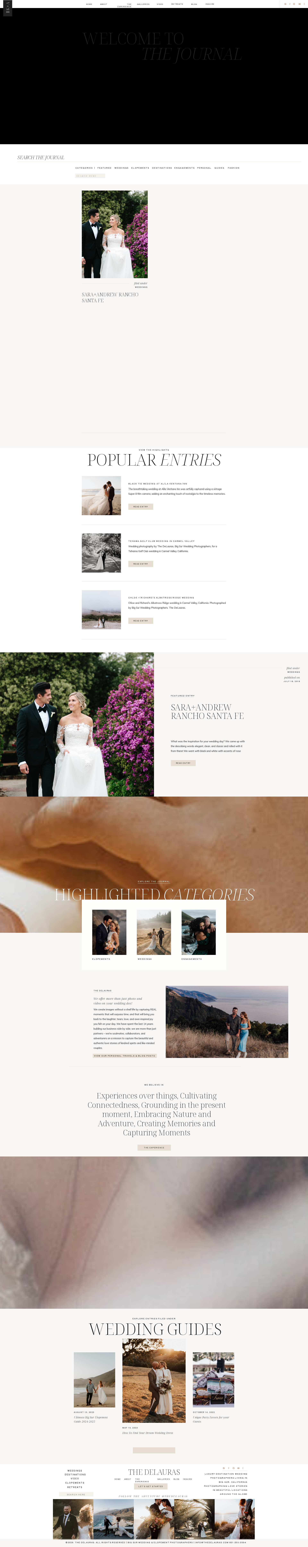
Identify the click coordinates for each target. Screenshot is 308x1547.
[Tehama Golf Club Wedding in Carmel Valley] (101, 553)
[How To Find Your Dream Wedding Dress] (154, 1381)
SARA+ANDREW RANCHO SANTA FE (110, 297)
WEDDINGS (141, 287)
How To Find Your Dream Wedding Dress (147, 1433)
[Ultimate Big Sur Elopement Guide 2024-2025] (94, 1379)
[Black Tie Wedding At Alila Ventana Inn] (101, 495)
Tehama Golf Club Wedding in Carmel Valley (161, 541)
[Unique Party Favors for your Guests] (213, 1379)
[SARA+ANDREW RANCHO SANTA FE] (115, 234)
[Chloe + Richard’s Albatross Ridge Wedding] (101, 609)
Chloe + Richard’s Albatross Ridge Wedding (161, 597)
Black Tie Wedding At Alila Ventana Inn (157, 483)
